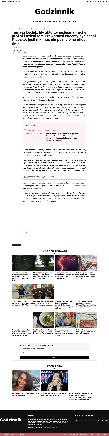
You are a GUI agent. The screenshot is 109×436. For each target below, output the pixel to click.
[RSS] (98, 1)
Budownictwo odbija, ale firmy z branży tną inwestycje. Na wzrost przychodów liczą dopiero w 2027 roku (64, 305)
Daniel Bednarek (21, 44)
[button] (105, 21)
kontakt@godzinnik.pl (50, 427)
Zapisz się (54, 357)
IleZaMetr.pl (104, 434)
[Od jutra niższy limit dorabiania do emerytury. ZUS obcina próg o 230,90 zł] (22, 291)
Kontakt (64, 434)
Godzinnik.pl (14, 28)
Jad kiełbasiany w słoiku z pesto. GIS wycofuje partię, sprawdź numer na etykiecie (43, 332)
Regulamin (75, 434)
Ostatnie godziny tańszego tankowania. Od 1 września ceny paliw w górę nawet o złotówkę (85, 275)
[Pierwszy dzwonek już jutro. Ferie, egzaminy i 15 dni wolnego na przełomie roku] (43, 291)
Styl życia (24, 244)
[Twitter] (106, 1)
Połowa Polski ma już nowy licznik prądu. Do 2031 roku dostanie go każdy (85, 332)
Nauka (72, 21)
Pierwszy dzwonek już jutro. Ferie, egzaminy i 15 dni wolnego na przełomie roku (43, 303)
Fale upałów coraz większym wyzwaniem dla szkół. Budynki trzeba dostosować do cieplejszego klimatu (22, 332)
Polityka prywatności (83, 434)
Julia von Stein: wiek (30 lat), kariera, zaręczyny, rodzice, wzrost (54, 394)
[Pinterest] (95, 1)
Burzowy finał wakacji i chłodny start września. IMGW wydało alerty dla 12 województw (65, 275)
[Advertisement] (54, 219)
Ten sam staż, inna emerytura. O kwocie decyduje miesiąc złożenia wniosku (64, 332)
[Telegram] (101, 1)
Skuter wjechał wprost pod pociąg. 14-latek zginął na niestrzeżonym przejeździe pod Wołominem (43, 275)
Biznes (63, 21)
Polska (37, 21)
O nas (60, 434)
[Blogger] (88, 1)
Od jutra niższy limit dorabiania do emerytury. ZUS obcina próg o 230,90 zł (22, 303)
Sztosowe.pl (92, 434)
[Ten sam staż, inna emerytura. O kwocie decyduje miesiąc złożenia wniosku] (65, 320)
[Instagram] (93, 1)
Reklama (70, 434)
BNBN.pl (99, 434)
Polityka (50, 21)
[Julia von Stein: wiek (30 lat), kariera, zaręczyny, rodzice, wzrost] (54, 380)
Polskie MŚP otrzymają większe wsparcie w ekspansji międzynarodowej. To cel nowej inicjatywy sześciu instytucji (80, 396)
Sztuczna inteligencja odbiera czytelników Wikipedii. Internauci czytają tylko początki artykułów (86, 304)
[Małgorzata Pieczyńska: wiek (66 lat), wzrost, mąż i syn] (26, 380)
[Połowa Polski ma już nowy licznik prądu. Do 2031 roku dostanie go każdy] (86, 320)
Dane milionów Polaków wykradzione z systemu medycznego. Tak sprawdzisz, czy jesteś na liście (21, 276)
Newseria (28, 232)
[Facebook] (90, 1)
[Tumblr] (103, 1)
